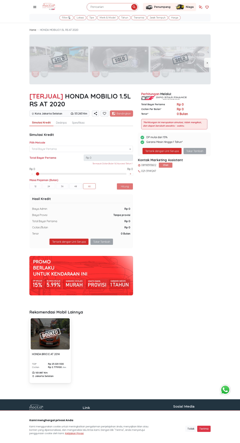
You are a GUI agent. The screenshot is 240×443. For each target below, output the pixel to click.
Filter (65, 17)
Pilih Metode (37, 142)
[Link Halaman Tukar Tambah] (201, 7)
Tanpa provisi (121, 215)
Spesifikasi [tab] (78, 122)
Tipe (91, 17)
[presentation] (207, 63)
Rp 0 (127, 208)
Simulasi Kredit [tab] (41, 122)
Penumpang (162, 6)
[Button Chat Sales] (224, 389)
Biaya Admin (39, 208)
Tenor (35, 233)
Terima (203, 429)
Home (32, 29)
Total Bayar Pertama (43, 157)
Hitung (125, 186)
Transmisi (139, 17)
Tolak (190, 429)
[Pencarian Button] (134, 7)
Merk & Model (108, 17)
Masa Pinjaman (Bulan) (44, 180)
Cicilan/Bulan (40, 227)
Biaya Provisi (39, 215)
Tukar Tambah (101, 241)
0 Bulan (125, 233)
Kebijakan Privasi (74, 433)
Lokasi (80, 17)
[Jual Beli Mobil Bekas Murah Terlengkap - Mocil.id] (49, 6)
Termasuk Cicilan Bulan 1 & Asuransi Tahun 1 (112, 163)
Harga (174, 17)
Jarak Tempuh (158, 17)
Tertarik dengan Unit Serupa (162, 151)
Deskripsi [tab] (61, 122)
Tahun (124, 17)
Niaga (190, 6)
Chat (165, 165)
